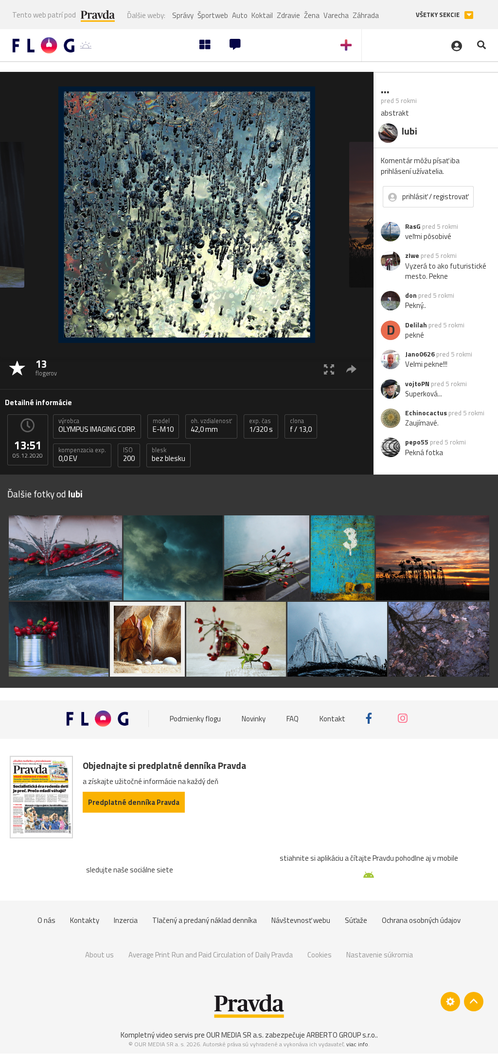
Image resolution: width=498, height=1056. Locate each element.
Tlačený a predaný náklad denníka (204, 920)
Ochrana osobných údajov (421, 920)
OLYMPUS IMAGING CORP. (97, 425)
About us (99, 955)
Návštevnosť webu (300, 920)
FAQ (292, 718)
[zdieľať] (351, 369)
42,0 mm (211, 425)
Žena (312, 15)
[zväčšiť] (329, 369)
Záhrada (366, 15)
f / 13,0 (301, 425)
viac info (357, 1044)
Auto (240, 15)
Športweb (212, 15)
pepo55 (416, 442)
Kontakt (332, 718)
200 (129, 454)
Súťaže (356, 920)
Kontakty (84, 920)
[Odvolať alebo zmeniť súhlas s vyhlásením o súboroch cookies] (450, 1001)
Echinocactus (426, 413)
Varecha (336, 15)
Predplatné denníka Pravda (133, 802)
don (411, 295)
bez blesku (168, 454)
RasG (413, 226)
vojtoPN (417, 384)
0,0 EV (82, 454)
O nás (46, 920)
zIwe (412, 255)
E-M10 (163, 425)
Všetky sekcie (438, 14)
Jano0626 (420, 354)
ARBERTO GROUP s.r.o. (341, 1034)
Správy (183, 15)
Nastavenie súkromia (379, 955)
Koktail (262, 15)
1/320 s (261, 425)
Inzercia (126, 920)
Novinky (254, 718)
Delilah (416, 325)
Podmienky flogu (195, 718)
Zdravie (288, 15)
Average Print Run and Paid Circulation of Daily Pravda (210, 955)
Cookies (319, 955)
